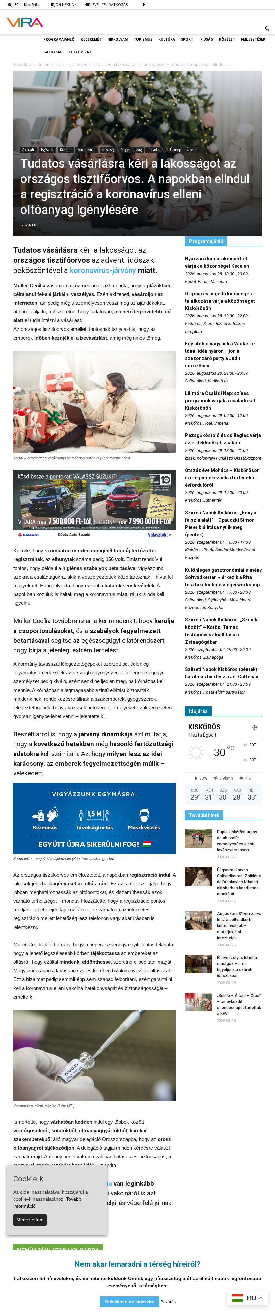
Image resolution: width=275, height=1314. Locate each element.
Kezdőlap (22, 64)
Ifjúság (206, 39)
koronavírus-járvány (103, 270)
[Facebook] (144, 4)
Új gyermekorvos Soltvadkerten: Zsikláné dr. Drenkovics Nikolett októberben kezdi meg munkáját (239, 882)
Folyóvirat (80, 52)
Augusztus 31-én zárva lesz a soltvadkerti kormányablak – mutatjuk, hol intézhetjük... (239, 925)
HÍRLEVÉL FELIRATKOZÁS (106, 4)
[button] (267, 29)
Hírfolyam (117, 39)
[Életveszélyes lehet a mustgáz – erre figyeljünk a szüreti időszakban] (198, 964)
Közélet (227, 39)
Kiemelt (66, 149)
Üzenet (193, 149)
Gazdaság (53, 52)
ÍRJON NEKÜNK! (64, 4)
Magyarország (131, 149)
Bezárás (168, 1302)
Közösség (108, 149)
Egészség (47, 149)
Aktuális (28, 149)
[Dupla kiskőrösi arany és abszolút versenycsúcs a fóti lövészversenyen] (198, 838)
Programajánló (59, 39)
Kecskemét (91, 39)
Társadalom (155, 149)
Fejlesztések (253, 39)
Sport (187, 39)
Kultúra (166, 39)
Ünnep (175, 149)
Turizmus (143, 39)
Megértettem (30, 1219)
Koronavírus (86, 149)
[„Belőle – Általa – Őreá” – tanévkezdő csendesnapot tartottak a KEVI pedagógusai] (198, 1002)
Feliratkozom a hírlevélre (129, 1301)
